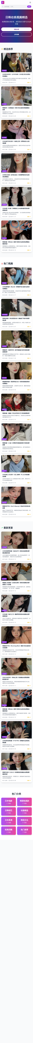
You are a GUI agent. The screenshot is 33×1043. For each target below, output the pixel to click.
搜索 (29, 6)
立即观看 (16, 34)
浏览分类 (16, 29)
